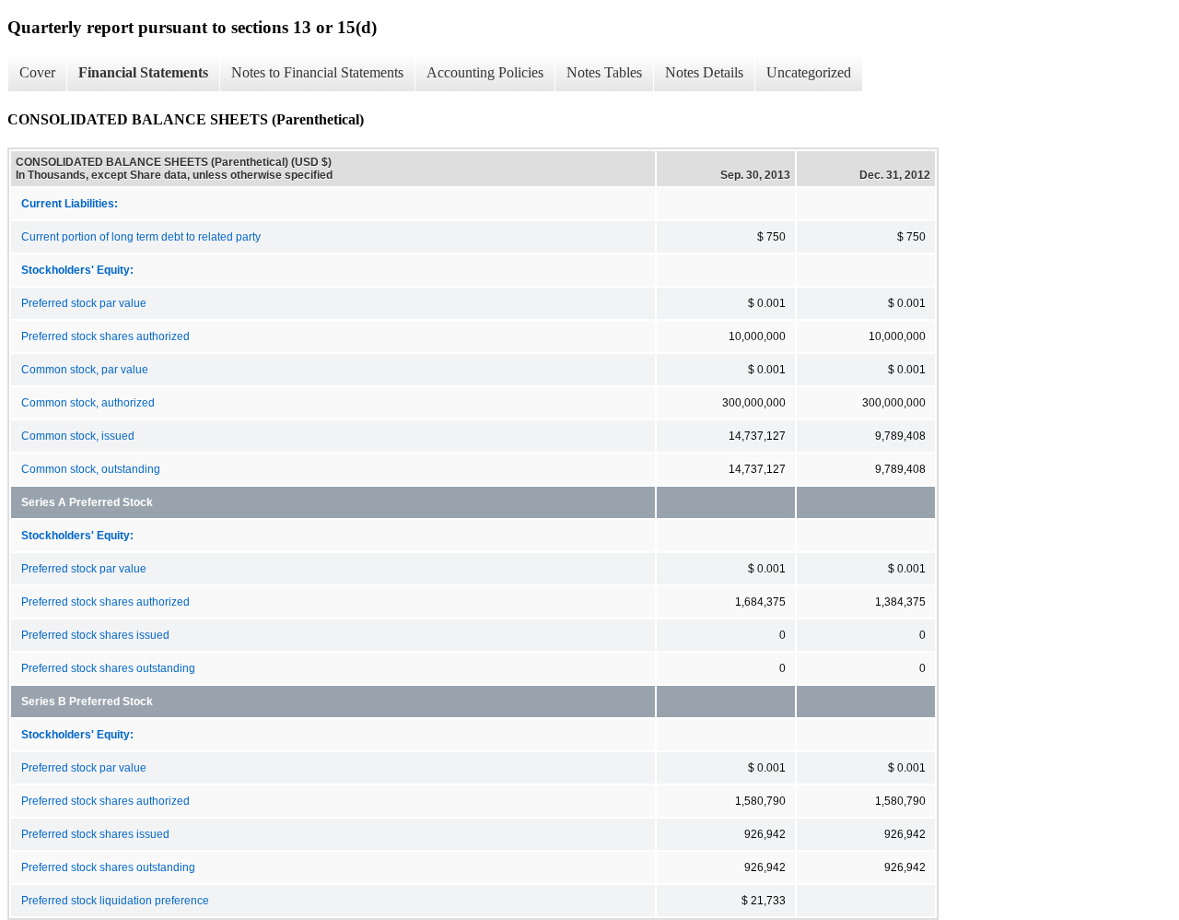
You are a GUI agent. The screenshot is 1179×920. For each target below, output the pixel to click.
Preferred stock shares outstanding (108, 668)
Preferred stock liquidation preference (115, 900)
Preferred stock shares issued (95, 635)
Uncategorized (808, 72)
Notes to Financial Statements (317, 72)
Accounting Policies (484, 72)
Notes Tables (604, 72)
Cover (37, 72)
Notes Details (704, 72)
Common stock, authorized (88, 402)
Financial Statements (143, 72)
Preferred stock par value (83, 303)
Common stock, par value (84, 369)
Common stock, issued (77, 436)
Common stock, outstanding (90, 469)
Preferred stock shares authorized (105, 336)
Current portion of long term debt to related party (141, 236)
